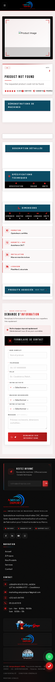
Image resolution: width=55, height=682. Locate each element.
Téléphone (13, 363)
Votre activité (15, 382)
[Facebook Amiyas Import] (5, 535)
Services (9, 564)
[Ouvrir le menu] (4, 5)
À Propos (9, 556)
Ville (11, 372)
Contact (8, 569)
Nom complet (15, 350)
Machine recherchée (18, 395)
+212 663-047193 (16, 598)
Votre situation (16, 404)
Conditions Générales (28, 673)
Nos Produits (10, 560)
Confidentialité (9, 673)
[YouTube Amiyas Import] (18, 535)
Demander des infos (47, 483)
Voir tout (40, 290)
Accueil (8, 551)
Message (17, 415)
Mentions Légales (10, 678)
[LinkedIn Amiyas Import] (12, 535)
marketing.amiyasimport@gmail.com (24, 592)
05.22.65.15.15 (15, 603)
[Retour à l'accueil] (27, 5)
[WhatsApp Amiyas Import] (24, 535)
